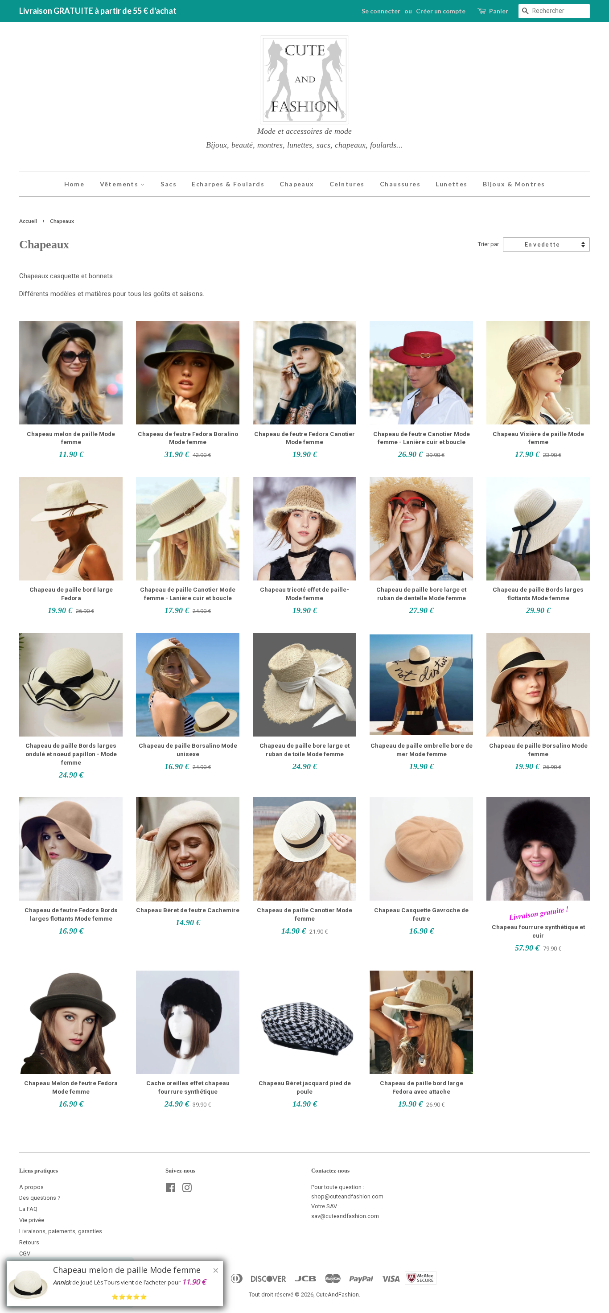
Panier (498, 11)
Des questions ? (40, 1197)
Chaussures (400, 184)
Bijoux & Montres (514, 184)
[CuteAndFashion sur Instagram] (187, 1189)
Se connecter (381, 11)
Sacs (168, 184)
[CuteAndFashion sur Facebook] (170, 1189)
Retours (29, 1242)
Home (74, 184)
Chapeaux (297, 184)
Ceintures (347, 184)
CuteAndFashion (337, 1294)
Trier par (488, 243)
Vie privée (31, 1220)
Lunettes (451, 184)
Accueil (28, 221)
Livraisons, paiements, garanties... (62, 1231)
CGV (24, 1253)
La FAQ (28, 1209)
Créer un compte (440, 11)
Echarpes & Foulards (228, 184)
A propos (31, 1187)
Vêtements (120, 184)
